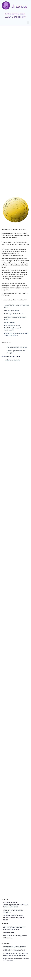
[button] (28, 22)
